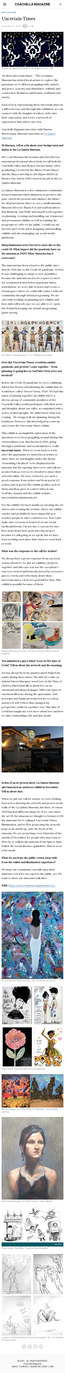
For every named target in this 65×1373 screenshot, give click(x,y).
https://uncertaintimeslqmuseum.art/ (32, 885)
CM (32, 26)
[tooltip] (24, 1346)
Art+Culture (9, 12)
